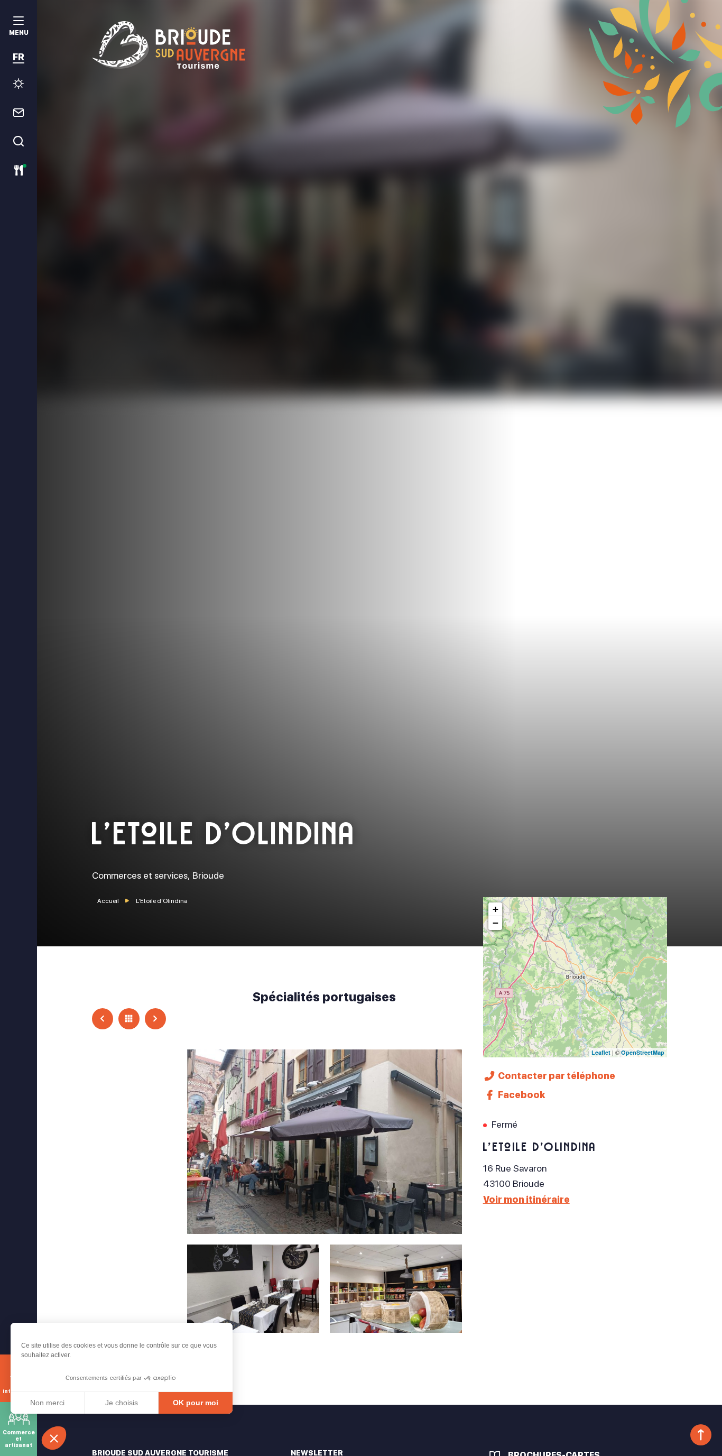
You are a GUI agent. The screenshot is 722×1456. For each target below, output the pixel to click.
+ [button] (495, 909)
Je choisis (121, 1402)
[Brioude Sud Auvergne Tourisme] (380, 45)
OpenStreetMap (642, 1052)
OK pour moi (195, 1402)
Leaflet (600, 1052)
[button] (54, 1438)
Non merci (47, 1402)
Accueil (108, 901)
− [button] (495, 922)
